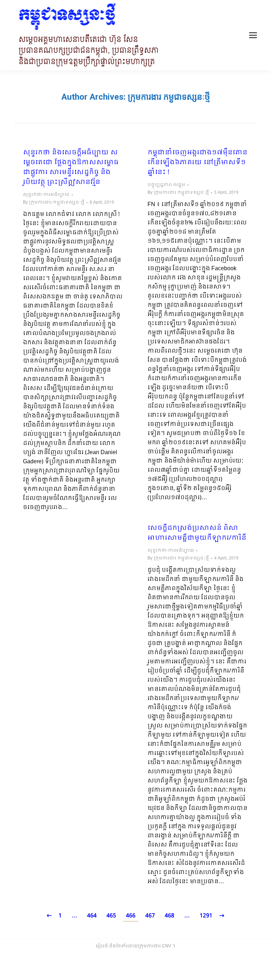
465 (111, 916)
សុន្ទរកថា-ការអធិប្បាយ (46, 194)
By (53, 202)
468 (169, 916)
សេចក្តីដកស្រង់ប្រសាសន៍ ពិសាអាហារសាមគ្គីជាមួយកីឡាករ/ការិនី (196, 533)
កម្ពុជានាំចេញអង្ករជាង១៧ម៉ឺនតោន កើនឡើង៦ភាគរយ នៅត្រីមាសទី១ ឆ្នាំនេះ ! (197, 163)
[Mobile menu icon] (253, 35)
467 (150, 916)
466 (131, 916)
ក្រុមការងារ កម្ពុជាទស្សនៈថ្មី (169, 97)
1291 (206, 916)
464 (92, 916)
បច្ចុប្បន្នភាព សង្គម (166, 184)
